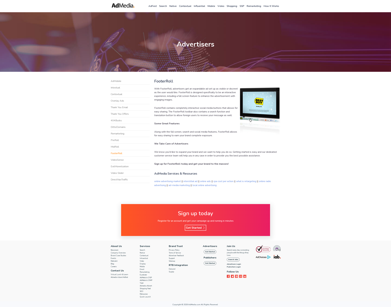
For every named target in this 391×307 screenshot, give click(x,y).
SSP (242, 6)
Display (143, 264)
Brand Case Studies (118, 255)
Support (172, 258)
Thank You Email (119, 107)
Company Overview (118, 253)
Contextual (185, 6)
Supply (171, 272)
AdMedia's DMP (146, 280)
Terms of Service (175, 253)
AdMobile (116, 81)
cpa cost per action (224, 181)
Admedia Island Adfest (119, 277)
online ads (205, 181)
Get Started (194, 228)
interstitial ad (191, 181)
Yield (141, 283)
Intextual (115, 87)
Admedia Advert (146, 286)
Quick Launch (145, 297)
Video (220, 6)
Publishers (210, 257)
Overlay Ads (117, 100)
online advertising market (167, 181)
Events (113, 258)
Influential (199, 6)
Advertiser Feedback (176, 255)
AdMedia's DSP (146, 277)
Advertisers (210, 246)
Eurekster (143, 275)
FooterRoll (116, 153)
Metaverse (144, 294)
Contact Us (117, 270)
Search (163, 6)
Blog (112, 264)
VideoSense (117, 160)
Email (142, 269)
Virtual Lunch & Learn (119, 274)
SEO (141, 291)
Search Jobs (233, 259)
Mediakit (114, 261)
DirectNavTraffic (119, 179)
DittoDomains (118, 127)
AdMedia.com (194, 304)
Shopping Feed (145, 288)
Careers (114, 266)
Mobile (211, 6)
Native (173, 6)
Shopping (232, 6)
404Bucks (116, 120)
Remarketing (254, 6)
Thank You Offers (120, 114)
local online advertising (205, 185)
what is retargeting (246, 181)
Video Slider (117, 173)
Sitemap (172, 261)
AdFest (152, 6)
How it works (271, 6)
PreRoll (115, 140)
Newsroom (114, 250)
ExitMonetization (120, 166)
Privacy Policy (174, 250)
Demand (172, 269)
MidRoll (115, 146)
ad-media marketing (179, 185)
